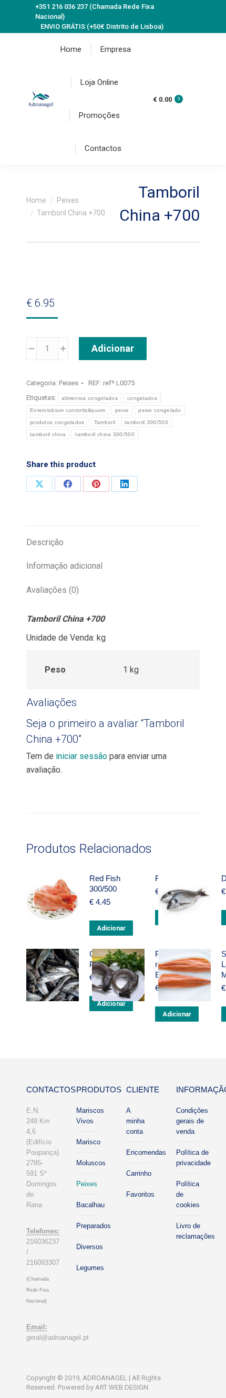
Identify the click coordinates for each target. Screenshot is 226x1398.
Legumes (90, 1268)
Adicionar (112, 348)
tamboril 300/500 (146, 422)
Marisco (88, 1142)
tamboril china (48, 434)
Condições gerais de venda (192, 1121)
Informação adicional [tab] (64, 566)
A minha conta (135, 1121)
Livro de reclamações (195, 1231)
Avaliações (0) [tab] (52, 590)
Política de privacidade (193, 1157)
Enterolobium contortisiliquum (68, 410)
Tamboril (104, 422)
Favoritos (140, 1194)
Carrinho (138, 1173)
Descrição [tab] (45, 542)
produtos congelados (57, 422)
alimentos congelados (89, 398)
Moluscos (91, 1163)
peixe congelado (159, 410)
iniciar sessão (81, 756)
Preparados (93, 1226)
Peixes (68, 383)
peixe (122, 410)
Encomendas (146, 1152)
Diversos (89, 1247)
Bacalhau (90, 1205)
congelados (142, 398)
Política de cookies (188, 1194)
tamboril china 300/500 (105, 434)
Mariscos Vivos (90, 1116)
